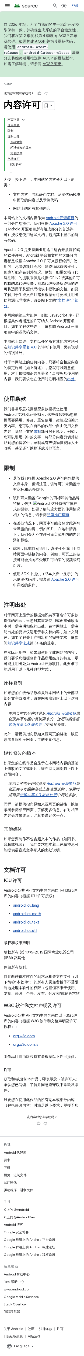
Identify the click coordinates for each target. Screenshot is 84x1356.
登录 (75, 6)
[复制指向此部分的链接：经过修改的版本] (40, 753)
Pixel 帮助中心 (14, 1282)
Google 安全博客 (16, 1232)
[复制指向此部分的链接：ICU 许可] (26, 881)
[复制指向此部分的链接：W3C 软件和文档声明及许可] (66, 1006)
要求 (7, 1160)
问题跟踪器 (12, 1312)
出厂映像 (10, 1182)
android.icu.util (25, 930)
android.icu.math (27, 914)
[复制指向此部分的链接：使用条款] (30, 399)
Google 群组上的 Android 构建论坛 (29, 1247)
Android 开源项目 (60, 218)
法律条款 (45, 1329)
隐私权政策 (15, 1336)
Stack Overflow (15, 1304)
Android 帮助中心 (17, 1274)
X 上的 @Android (16, 1210)
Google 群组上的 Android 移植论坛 (29, 1255)
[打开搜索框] (55, 5)
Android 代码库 (15, 1152)
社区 (31, 1329)
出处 (71, 379)
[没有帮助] (46, 93)
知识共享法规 (18, 643)
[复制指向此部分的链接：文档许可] (30, 870)
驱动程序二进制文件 (18, 1190)
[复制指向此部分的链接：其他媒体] (27, 829)
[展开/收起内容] (23, 119)
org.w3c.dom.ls (25, 1044)
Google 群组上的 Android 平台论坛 (29, 1240)
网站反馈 (34, 1336)
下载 (7, 1167)
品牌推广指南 (58, 515)
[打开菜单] (7, 5)
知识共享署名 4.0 (22, 347)
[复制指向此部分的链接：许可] (16, 1070)
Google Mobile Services (21, 1297)
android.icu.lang (26, 905)
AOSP (8, 84)
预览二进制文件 (15, 1175)
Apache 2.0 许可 (63, 223)
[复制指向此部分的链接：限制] (19, 468)
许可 (60, 1329)
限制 (37, 431)
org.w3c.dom (24, 1036)
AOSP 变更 (52, 64)
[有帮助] (39, 93)
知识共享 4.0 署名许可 (27, 724)
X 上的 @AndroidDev (19, 1217)
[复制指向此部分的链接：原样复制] (27, 683)
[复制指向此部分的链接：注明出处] (30, 605)
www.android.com (18, 1289)
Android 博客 (13, 1225)
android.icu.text (26, 922)
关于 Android (13, 1329)
